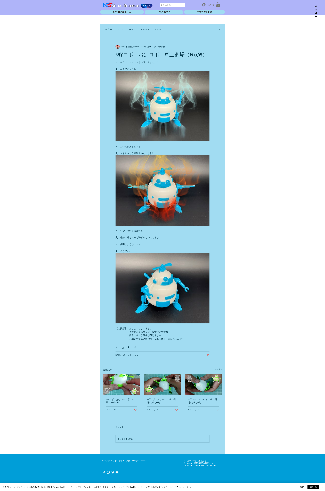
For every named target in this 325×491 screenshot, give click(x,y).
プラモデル (144, 29)
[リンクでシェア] (135, 347)
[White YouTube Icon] (117, 472)
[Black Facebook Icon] (316, 6)
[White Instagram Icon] (108, 472)
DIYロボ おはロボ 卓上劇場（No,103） (202, 401)
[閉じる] (321, 487)
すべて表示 (217, 369)
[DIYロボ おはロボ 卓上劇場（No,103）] (203, 384)
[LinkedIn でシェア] (129, 347)
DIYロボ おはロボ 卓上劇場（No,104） (161, 401)
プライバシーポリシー (184, 487)
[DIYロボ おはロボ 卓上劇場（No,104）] (162, 384)
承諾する (313, 487)
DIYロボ (120, 29)
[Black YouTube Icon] (316, 16)
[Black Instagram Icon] (316, 10)
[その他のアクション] (207, 46)
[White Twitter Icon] (112, 472)
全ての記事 (107, 29)
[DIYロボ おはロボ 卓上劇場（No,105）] (121, 384)
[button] (218, 4)
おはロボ (157, 29)
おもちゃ (131, 29)
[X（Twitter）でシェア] (123, 347)
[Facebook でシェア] (117, 347)
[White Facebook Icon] (104, 472)
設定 (302, 487)
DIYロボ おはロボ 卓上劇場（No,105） (120, 401)
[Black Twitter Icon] (316, 13)
